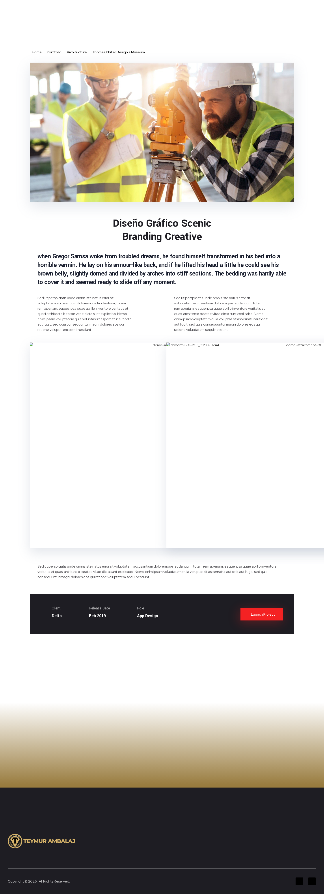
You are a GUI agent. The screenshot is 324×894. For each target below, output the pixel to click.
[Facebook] (299, 6)
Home (37, 52)
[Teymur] (49, 24)
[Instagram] (312, 6)
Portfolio (54, 52)
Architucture (77, 52)
